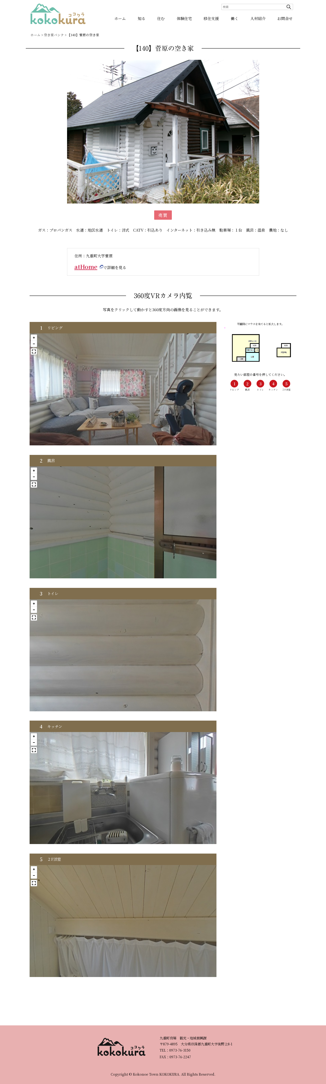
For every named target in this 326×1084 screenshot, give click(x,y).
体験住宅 (184, 18)
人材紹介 (258, 18)
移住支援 (211, 18)
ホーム (120, 18)
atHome (85, 266)
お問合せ (285, 18)
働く (234, 18)
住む (161, 18)
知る (141, 18)
